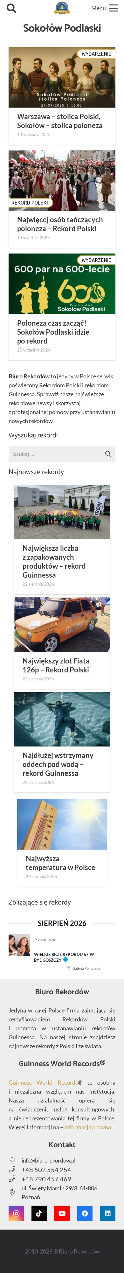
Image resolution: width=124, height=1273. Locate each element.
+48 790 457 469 (46, 1179)
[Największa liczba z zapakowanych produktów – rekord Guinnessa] (62, 512)
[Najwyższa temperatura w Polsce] (62, 824)
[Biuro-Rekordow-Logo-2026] (62, 8)
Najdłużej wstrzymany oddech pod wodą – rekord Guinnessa (58, 764)
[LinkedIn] (107, 1213)
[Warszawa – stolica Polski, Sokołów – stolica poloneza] (62, 77)
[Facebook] (85, 1213)
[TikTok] (39, 1213)
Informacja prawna (87, 1127)
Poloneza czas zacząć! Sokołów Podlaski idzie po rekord (53, 332)
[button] (11, 8)
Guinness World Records (43, 1082)
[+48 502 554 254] (15, 1169)
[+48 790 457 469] (15, 1179)
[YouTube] (62, 1213)
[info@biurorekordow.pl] (15, 1160)
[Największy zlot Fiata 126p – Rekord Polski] (62, 624)
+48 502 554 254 (46, 1169)
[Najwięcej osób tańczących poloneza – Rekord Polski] (62, 180)
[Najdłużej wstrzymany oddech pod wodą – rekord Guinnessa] (62, 719)
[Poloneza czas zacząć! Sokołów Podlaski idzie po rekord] (62, 284)
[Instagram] (16, 1213)
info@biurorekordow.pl (48, 1160)
